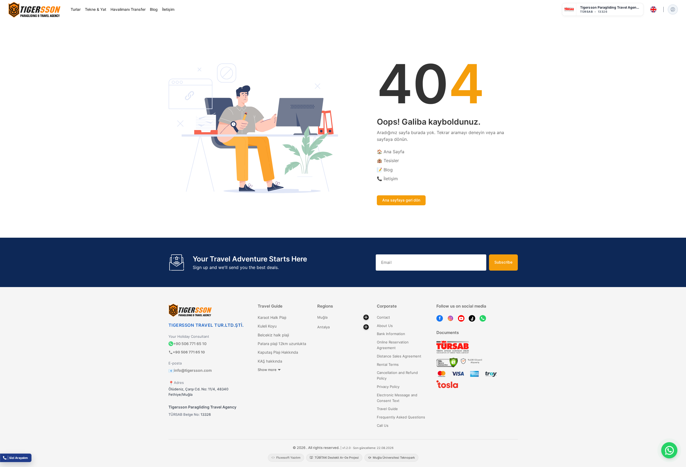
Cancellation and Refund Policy (397, 375)
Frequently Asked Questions (401, 417)
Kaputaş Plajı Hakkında (278, 352)
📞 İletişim (387, 178)
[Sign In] (673, 9)
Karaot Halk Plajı (272, 317)
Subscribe (503, 262)
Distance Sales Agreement (399, 356)
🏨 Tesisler (388, 160)
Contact (383, 317)
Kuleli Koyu (267, 326)
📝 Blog (385, 169)
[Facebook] (439, 318)
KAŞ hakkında (270, 361)
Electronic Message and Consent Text (397, 398)
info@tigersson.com (190, 370)
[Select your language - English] (653, 9)
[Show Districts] (366, 317)
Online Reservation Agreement (393, 345)
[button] (602, 9)
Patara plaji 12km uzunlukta (282, 343)
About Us (385, 325)
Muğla (322, 317)
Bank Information (391, 334)
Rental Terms (388, 364)
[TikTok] (472, 318)
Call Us (382, 425)
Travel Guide (387, 409)
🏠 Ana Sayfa (390, 151)
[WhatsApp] (483, 318)
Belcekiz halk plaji (273, 335)
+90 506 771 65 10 (189, 343)
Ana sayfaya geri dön (401, 200)
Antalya (323, 327)
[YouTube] (461, 318)
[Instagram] (450, 318)
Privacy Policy (388, 386)
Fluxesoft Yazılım (288, 457)
